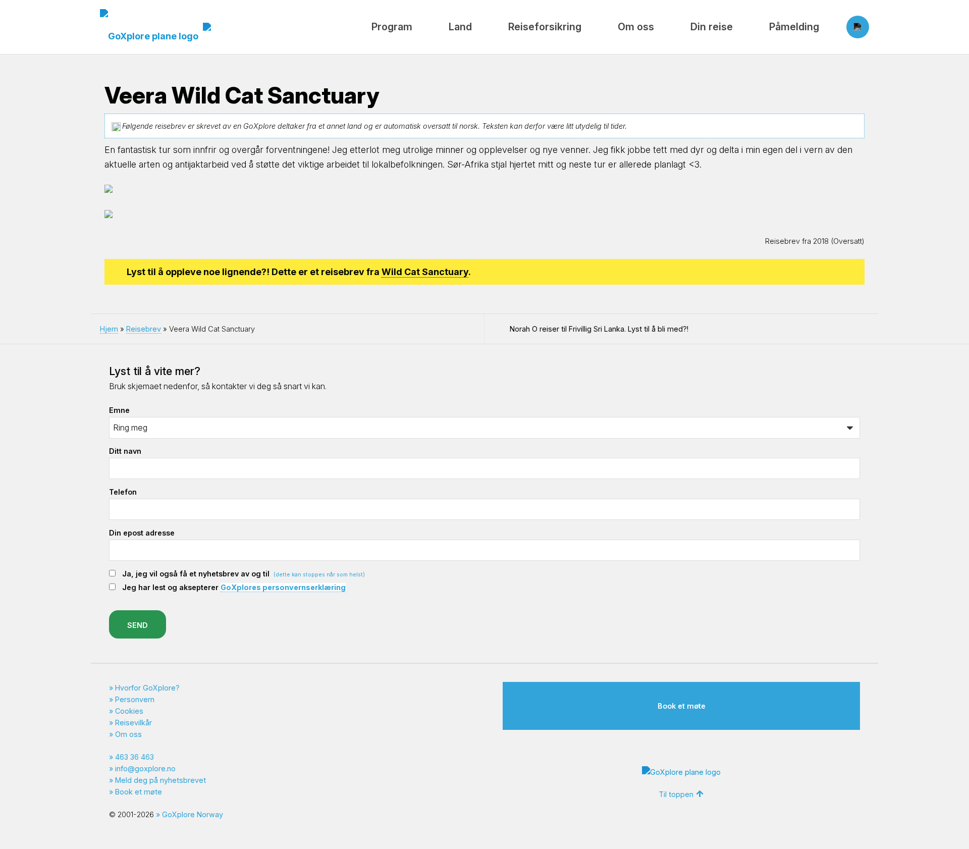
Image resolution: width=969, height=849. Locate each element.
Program (391, 27)
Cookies (129, 711)
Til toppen (676, 794)
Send (137, 625)
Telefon (123, 492)
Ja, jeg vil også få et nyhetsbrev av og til (243, 573)
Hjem (109, 329)
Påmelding (794, 27)
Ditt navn (125, 451)
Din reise (711, 27)
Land (460, 27)
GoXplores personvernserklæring (283, 587)
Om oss (636, 27)
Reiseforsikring (544, 27)
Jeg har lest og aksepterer (234, 587)
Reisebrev (143, 329)
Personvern (134, 699)
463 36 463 (134, 757)
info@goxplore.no (145, 768)
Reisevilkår (133, 722)
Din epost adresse (142, 532)
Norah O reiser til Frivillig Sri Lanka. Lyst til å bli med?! (599, 329)
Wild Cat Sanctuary (425, 272)
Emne (119, 410)
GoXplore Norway (192, 814)
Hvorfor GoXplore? (147, 687)
